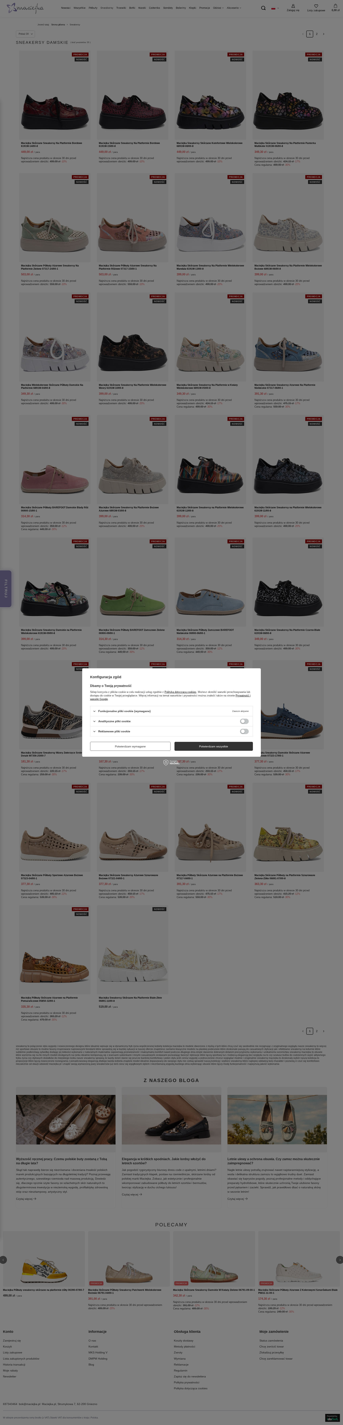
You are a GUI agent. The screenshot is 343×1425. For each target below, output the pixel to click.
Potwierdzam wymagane (130, 746)
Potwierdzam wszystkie (213, 746)
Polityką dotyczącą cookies (180, 691)
